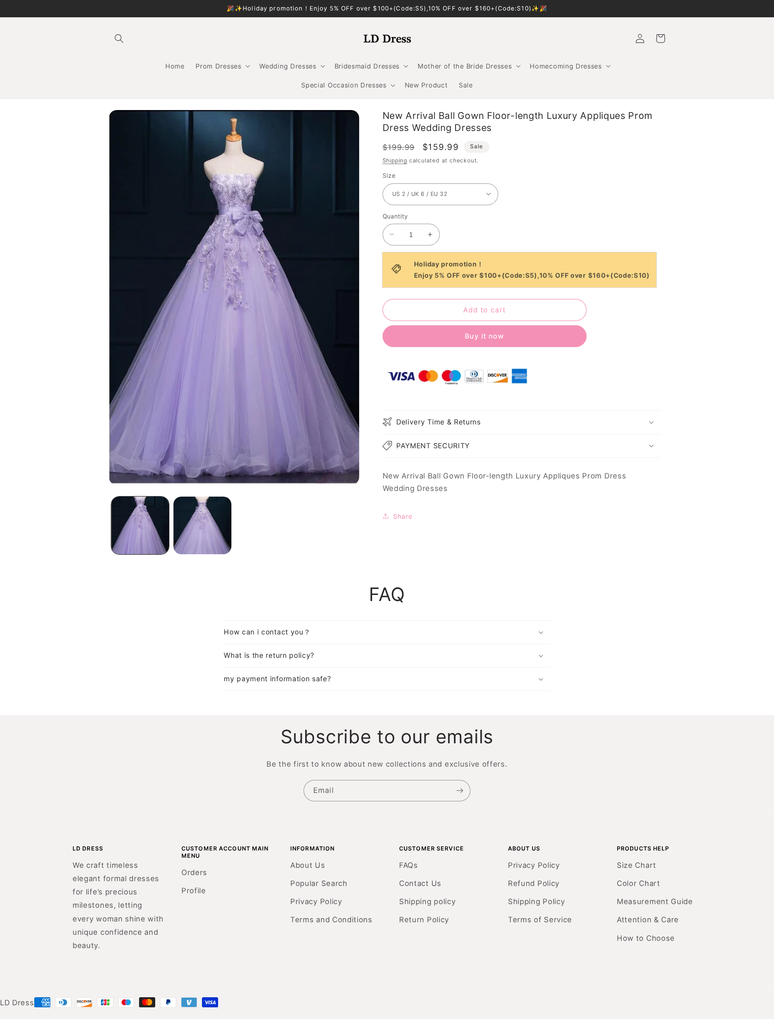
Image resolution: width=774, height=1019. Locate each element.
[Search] (119, 38)
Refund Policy (534, 883)
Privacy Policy (316, 901)
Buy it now (484, 335)
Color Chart (638, 883)
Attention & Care (648, 919)
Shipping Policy (536, 901)
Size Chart (636, 865)
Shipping (395, 160)
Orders (194, 872)
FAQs (408, 865)
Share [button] (402, 516)
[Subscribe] (459, 791)
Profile (193, 890)
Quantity (395, 216)
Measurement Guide (655, 901)
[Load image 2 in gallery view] (202, 525)
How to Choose (646, 938)
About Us (307, 865)
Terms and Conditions (331, 919)
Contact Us (420, 883)
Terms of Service (540, 919)
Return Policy (424, 919)
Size (389, 175)
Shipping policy (427, 901)
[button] (222, 66)
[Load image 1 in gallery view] (140, 525)
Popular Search (318, 883)
